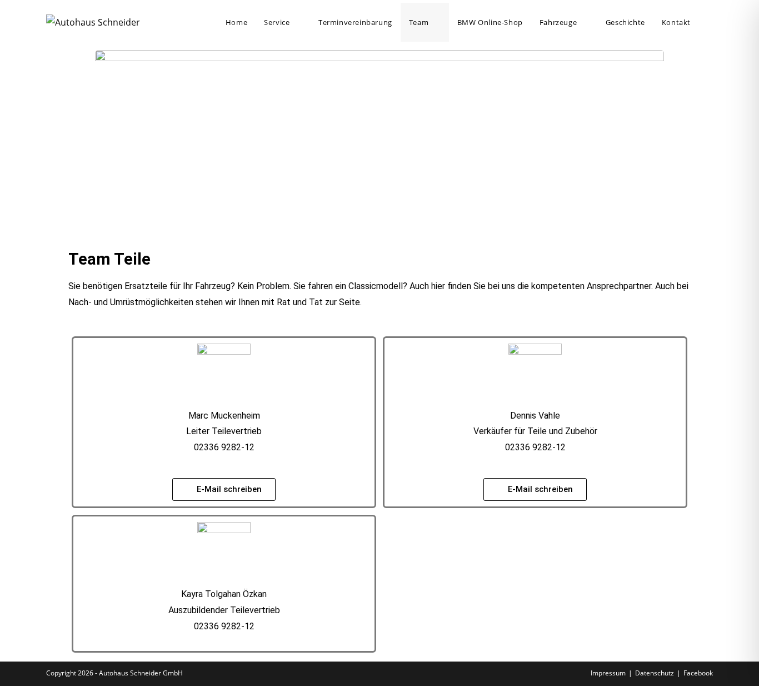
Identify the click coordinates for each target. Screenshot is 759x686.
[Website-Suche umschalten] (710, 22)
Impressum (608, 673)
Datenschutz (654, 673)
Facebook (698, 673)
